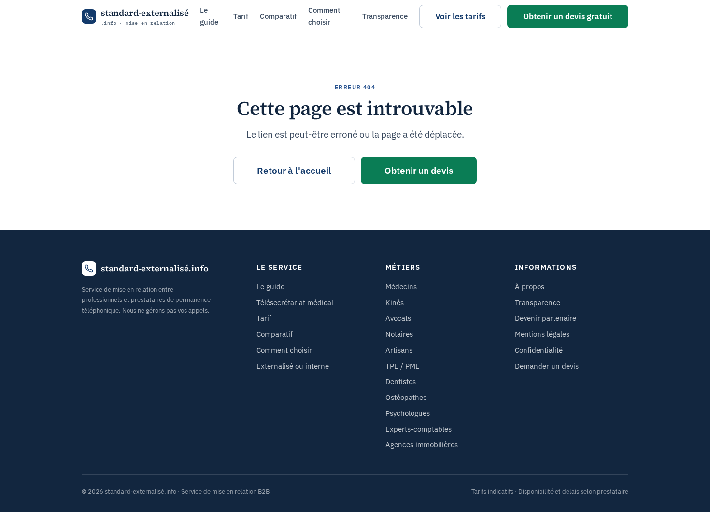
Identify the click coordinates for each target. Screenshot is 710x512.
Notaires (399, 334)
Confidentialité (539, 350)
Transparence (385, 16)
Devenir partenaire (545, 318)
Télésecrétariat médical (294, 302)
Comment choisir (324, 16)
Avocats (398, 318)
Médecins (401, 286)
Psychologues (407, 413)
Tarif (240, 16)
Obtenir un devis (418, 170)
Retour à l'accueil (294, 170)
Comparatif (278, 16)
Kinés (394, 302)
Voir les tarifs (460, 16)
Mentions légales (542, 334)
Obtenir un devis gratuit (567, 16)
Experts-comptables (418, 429)
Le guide (209, 16)
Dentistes (400, 381)
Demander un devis (547, 365)
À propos (529, 286)
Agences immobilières (421, 444)
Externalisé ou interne (292, 365)
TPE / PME (402, 365)
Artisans (398, 350)
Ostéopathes (405, 397)
